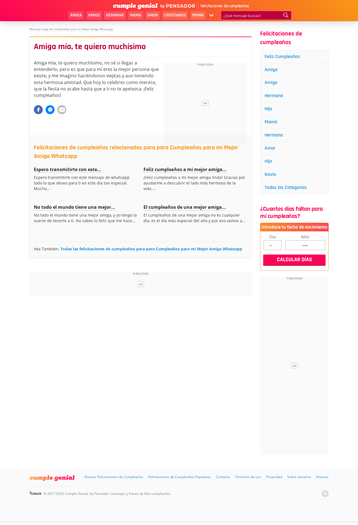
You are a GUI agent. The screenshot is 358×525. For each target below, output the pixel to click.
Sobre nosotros (299, 476)
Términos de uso (248, 476)
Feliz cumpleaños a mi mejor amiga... (185, 169)
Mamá (271, 122)
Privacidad (274, 476)
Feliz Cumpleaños (282, 56)
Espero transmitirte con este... (67, 169)
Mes (305, 236)
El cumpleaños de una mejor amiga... (184, 207)
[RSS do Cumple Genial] (325, 493)
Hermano (274, 135)
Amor (152, 15)
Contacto (223, 476)
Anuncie (322, 476)
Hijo (268, 161)
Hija (268, 109)
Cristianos (175, 15)
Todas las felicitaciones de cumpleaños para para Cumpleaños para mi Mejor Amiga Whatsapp (151, 248)
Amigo (94, 15)
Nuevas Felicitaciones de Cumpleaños (113, 476)
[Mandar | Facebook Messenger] (50, 109)
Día (272, 236)
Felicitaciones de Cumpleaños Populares (179, 476)
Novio (270, 174)
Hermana (115, 15)
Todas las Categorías (286, 187)
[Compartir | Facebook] (38, 109)
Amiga (76, 15)
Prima (198, 15)
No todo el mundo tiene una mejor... (74, 207)
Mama (135, 15)
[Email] (61, 109)
